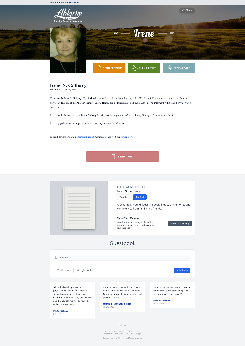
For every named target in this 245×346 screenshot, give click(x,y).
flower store (127, 136)
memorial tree (84, 136)
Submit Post (182, 270)
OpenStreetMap (125, 338)
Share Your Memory (180, 223)
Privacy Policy (114, 333)
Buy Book (140, 197)
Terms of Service (130, 333)
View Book (124, 197)
